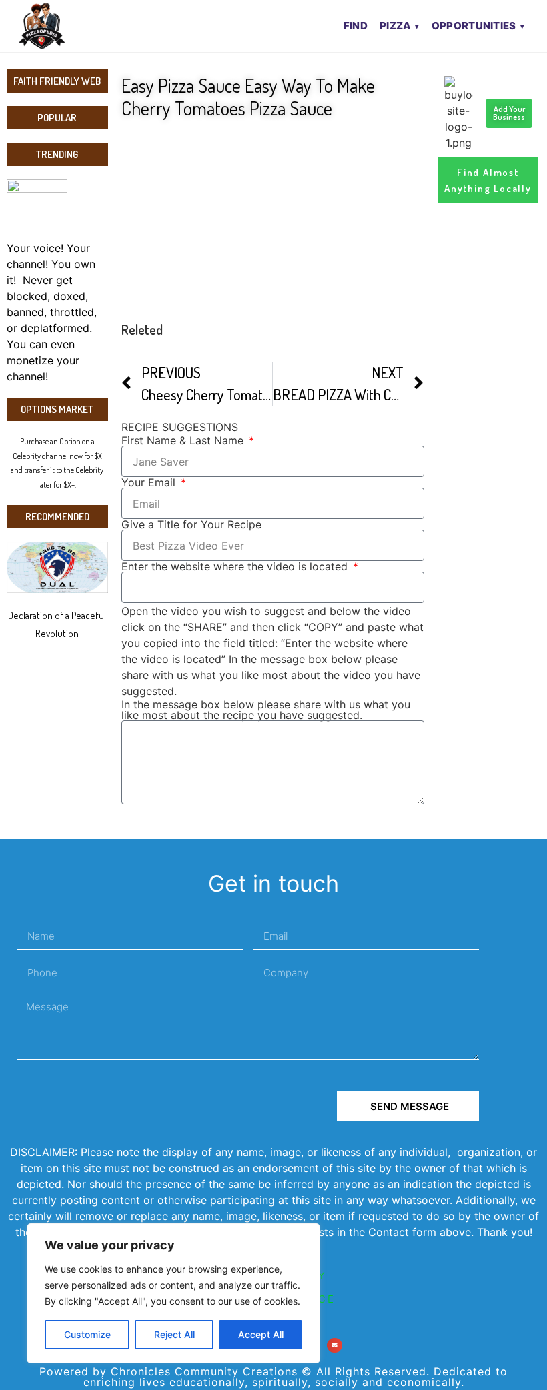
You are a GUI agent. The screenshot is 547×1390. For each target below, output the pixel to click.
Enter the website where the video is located (236, 566)
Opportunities (474, 25)
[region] (173, 1293)
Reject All (174, 1334)
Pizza (396, 25)
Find (356, 25)
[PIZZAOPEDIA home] (69, 26)
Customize (87, 1334)
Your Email (150, 482)
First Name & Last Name (184, 440)
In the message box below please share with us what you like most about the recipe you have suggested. (265, 709)
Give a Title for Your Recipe (191, 524)
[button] (334, 1345)
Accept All (261, 1334)
